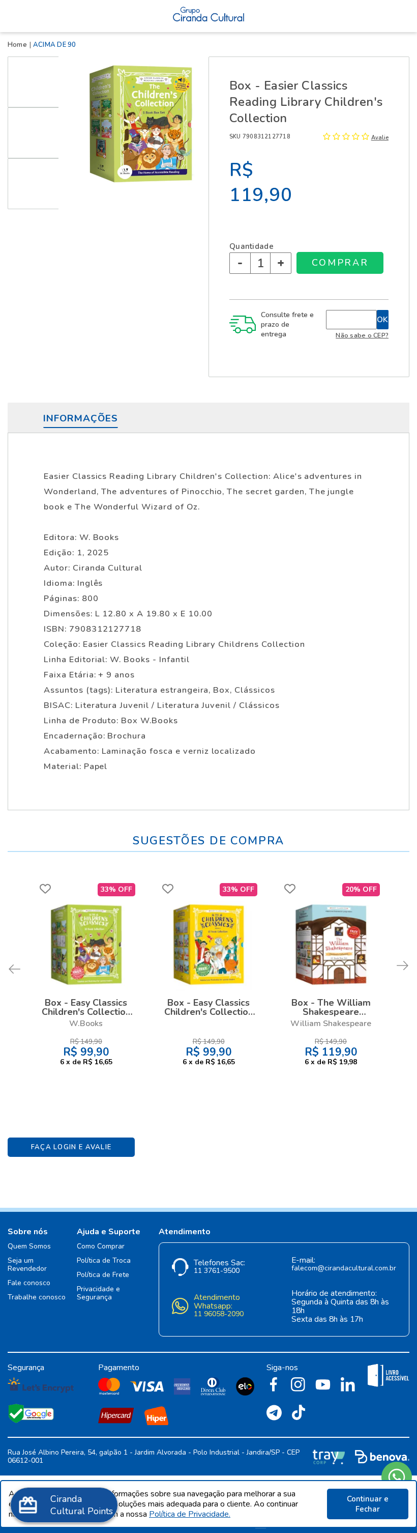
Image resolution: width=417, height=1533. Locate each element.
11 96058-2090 (219, 1314)
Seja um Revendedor (27, 1265)
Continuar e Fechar (368, 1504)
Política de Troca (104, 1261)
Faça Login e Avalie (71, 1147)
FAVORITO (45, 888)
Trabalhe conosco (37, 1297)
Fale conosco (29, 1283)
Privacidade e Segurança (98, 1293)
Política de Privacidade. (189, 1514)
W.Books (86, 1023)
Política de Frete (103, 1275)
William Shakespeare (330, 1023)
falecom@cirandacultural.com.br (343, 1268)
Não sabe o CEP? (362, 335)
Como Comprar (101, 1246)
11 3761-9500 (217, 1271)
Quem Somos (29, 1246)
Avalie (380, 137)
